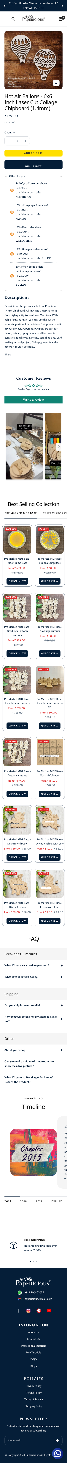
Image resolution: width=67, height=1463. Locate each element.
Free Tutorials (33, 1352)
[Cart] (61, 19)
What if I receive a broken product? (26, 965)
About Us (33, 1332)
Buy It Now (33, 166)
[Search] (13, 19)
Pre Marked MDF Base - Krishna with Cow (17, 841)
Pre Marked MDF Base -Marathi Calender (49, 773)
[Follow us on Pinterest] (38, 1310)
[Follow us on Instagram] (28, 1310)
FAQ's (33, 1359)
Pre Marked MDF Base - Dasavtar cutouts (17, 773)
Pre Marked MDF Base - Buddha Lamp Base (49, 560)
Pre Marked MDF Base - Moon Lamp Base (17, 560)
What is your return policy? (21, 976)
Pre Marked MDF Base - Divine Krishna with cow (50, 841)
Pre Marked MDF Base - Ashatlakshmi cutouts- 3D (49, 703)
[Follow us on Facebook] (18, 1310)
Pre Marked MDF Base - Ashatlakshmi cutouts (17, 701)
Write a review (33, 399)
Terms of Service (33, 1399)
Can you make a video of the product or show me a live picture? (29, 1064)
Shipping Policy (33, 1406)
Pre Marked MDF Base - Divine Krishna (17, 905)
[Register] (57, 1440)
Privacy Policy (33, 1386)
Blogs (33, 1366)
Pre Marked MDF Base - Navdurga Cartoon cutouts (17, 631)
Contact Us (33, 1339)
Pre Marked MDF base (20, 513)
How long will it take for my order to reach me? (31, 1019)
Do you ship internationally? (22, 1005)
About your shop (14, 1050)
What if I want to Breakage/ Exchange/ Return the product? (28, 1080)
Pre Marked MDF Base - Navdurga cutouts (49, 629)
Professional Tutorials (33, 1345)
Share (7, 354)
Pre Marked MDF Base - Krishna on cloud (49, 905)
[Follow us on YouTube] (49, 1310)
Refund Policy (34, 1392)
